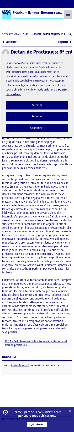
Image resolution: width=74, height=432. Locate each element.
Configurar (37, 128)
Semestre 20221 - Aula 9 (16, 34)
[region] (37, 95)
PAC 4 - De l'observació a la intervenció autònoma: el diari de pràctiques (35, 343)
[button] (70, 34)
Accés (39, 424)
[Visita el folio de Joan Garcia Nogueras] (5, 52)
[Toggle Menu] (68, 14)
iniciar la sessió (20, 365)
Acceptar (37, 105)
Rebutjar (37, 116)
